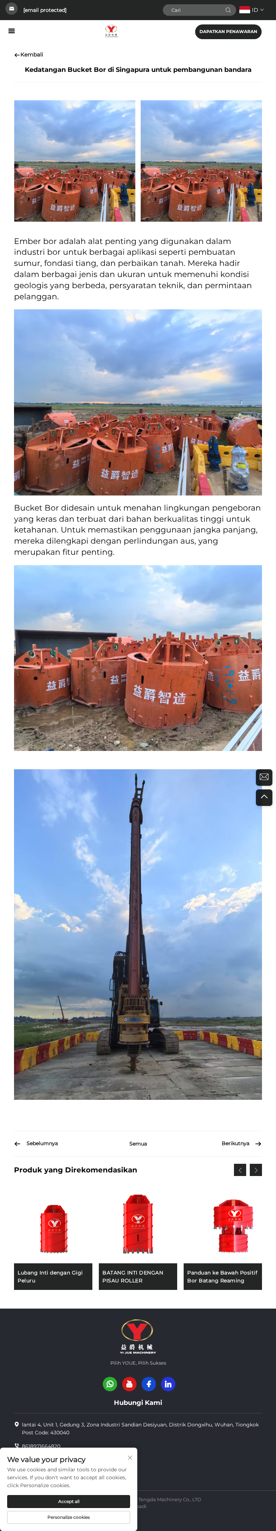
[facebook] (149, 1384)
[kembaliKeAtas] (264, 797)
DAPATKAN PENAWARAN (228, 31)
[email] (264, 777)
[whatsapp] (110, 1384)
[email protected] (44, 10)
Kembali (31, 54)
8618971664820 (41, 1446)
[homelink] (111, 30)
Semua (138, 1143)
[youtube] (129, 1384)
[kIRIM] (228, 10)
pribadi (138, 1506)
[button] (240, 1170)
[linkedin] (168, 1384)
